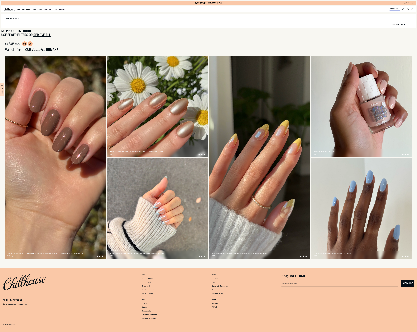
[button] (403, 9)
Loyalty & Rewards (149, 315)
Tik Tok (214, 307)
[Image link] (24, 43)
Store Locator (147, 294)
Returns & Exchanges (220, 286)
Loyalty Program (408, 3)
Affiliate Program (149, 319)
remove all (42, 35)
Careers (145, 307)
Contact (215, 278)
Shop (8, 256)
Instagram (216, 303)
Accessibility (216, 290)
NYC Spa (145, 303)
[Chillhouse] (9, 9)
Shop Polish (146, 282)
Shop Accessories (149, 290)
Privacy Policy (217, 294)
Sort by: (395, 25)
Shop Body (146, 286)
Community (146, 311)
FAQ (213, 282)
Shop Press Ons (148, 278)
